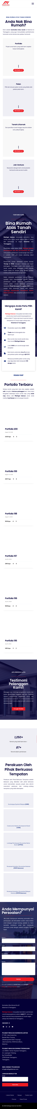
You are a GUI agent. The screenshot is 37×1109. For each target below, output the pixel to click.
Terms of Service (12, 986)
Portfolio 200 (11, 429)
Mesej (4, 961)
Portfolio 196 (11, 598)
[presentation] (18, 413)
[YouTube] (12, 1026)
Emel (4, 945)
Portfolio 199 (11, 471)
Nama (4, 937)
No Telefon (5, 953)
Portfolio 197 (11, 555)
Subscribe (15, 1084)
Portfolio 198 (11, 513)
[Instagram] (6, 1026)
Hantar (18, 979)
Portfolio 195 (11, 640)
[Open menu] (33, 3)
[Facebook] (3, 1026)
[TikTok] (9, 1026)
